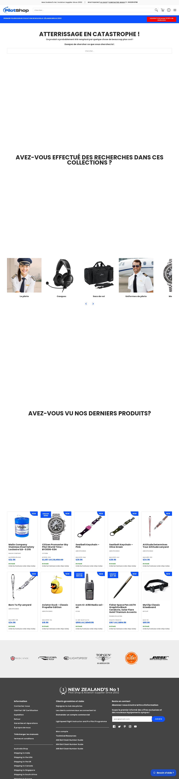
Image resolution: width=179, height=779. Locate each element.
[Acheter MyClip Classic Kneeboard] (156, 587)
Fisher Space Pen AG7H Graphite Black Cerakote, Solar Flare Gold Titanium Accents (122, 608)
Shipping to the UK (22, 761)
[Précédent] (86, 304)
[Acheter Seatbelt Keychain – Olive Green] (123, 527)
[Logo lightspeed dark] (75, 658)
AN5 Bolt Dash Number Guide (69, 748)
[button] (163, 10)
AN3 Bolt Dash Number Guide (69, 740)
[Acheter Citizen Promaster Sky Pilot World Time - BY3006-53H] (56, 527)
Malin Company (15, 553)
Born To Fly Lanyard (20, 604)
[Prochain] (93, 304)
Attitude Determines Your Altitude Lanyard (156, 546)
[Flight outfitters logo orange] (131, 658)
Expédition (19, 715)
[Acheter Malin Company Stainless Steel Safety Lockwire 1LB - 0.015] (22, 527)
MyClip (145, 611)
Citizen (45, 553)
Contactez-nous (22, 706)
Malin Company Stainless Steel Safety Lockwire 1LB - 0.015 (21, 547)
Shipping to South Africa (25, 774)
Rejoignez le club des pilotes (69, 706)
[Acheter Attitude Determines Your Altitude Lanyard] (156, 527)
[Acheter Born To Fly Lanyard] (22, 587)
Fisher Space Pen (115, 616)
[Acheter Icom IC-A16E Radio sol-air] (89, 587)
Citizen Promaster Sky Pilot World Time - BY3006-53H (55, 547)
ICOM (78, 611)
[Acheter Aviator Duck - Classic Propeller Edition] (56, 587)
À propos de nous (22, 727)
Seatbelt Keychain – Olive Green (121, 546)
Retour (17, 719)
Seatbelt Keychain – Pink (87, 546)
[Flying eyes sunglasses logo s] (47, 658)
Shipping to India (22, 753)
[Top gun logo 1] (103, 658)
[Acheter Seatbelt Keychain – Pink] (89, 527)
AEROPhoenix (81, 551)
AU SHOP (103, 2)
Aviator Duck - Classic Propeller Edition (55, 606)
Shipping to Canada (23, 766)
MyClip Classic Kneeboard (151, 606)
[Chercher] (156, 10)
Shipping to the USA (23, 757)
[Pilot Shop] (16, 10)
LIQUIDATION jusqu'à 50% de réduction (161, 19)
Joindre (158, 719)
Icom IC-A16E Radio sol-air (89, 606)
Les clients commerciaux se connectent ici (76, 710)
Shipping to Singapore (24, 770)
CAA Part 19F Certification (26, 710)
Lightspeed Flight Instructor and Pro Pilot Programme (81, 721)
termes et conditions (24, 738)
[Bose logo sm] (159, 658)
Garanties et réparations (26, 723)
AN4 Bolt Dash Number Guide (69, 744)
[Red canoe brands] (19, 658)
